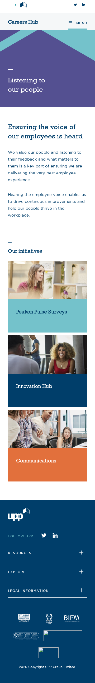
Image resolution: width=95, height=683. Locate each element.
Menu (81, 23)
